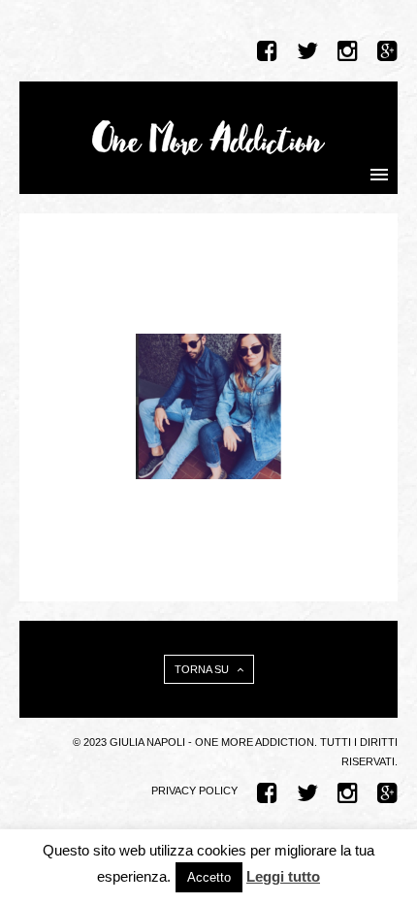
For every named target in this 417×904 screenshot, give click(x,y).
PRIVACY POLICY (194, 790)
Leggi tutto (283, 876)
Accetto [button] (209, 877)
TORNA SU (203, 669)
